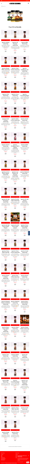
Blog (1, 456)
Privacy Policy (3, 457)
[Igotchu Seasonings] (15, 3)
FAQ (1, 455)
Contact (2, 454)
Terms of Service (3, 458)
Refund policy (3, 459)
